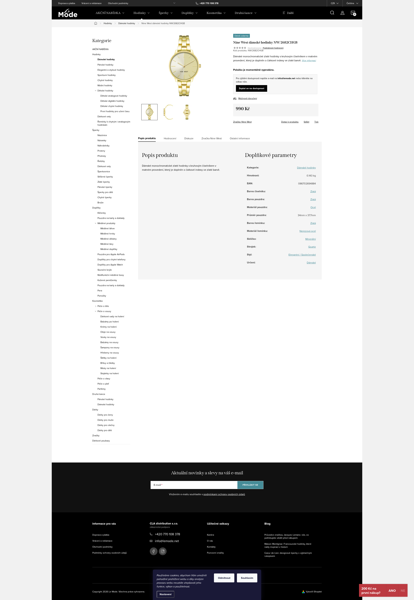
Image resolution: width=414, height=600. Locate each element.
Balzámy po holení (109, 321)
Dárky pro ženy (105, 414)
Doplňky (96, 207)
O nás (210, 540)
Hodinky (96, 54)
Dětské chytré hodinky (111, 106)
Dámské (311, 262)
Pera (100, 290)
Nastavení (165, 594)
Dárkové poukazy (101, 440)
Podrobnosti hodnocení (273, 48)
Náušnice (102, 135)
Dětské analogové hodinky (113, 95)
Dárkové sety (104, 116)
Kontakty (211, 546)
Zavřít (251, 121)
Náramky (102, 140)
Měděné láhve (107, 228)
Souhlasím (247, 578)
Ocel (313, 207)
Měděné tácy (106, 244)
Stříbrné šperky (105, 176)
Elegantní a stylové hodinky (111, 70)
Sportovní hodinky (107, 75)
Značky (95, 435)
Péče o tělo (103, 306)
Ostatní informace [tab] (240, 138)
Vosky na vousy (108, 337)
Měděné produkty (106, 223)
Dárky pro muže (106, 420)
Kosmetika (97, 301)
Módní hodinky (105, 85)
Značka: (242, 121)
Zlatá (313, 191)
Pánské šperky (105, 187)
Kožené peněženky (107, 280)
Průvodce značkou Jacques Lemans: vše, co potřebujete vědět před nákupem (286, 536)
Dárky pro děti (105, 430)
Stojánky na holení (109, 373)
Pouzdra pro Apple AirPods (111, 254)
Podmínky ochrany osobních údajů (109, 552)
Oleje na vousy (107, 332)
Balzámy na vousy (109, 342)
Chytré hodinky (105, 80)
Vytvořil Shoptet (314, 591)
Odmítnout (224, 578)
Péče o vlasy (104, 378)
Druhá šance (98, 394)
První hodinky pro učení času (115, 111)
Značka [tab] (212, 138)
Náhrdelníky (103, 145)
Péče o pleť (103, 383)
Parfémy (102, 389)
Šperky (95, 130)
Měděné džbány (108, 238)
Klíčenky (102, 213)
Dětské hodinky (105, 90)
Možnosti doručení (247, 98)
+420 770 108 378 (167, 534)
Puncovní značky (215, 552)
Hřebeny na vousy (109, 352)
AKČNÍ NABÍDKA (100, 49)
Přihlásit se (250, 484)
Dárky (95, 409)
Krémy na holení (108, 326)
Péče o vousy (104, 311)
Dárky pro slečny (106, 425)
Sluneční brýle (105, 269)
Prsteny (101, 150)
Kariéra (210, 534)
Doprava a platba (66, 3)
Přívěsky (102, 156)
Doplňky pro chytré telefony (111, 259)
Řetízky (101, 161)
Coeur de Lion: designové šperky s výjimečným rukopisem (288, 554)
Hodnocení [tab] (170, 138)
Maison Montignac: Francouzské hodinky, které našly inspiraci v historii (287, 545)
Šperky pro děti (105, 192)
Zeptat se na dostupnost (251, 88)
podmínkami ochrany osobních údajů (224, 494)
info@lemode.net (167, 541)
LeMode (154, 551)
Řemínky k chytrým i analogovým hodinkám (114, 123)
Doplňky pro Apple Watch (110, 264)
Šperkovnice (104, 171)
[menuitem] (110, 12)
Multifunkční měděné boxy (111, 275)
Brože (101, 202)
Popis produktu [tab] (147, 138)
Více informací (309, 60)
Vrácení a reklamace (92, 3)
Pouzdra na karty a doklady (111, 218)
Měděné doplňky (108, 249)
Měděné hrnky (107, 233)
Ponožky (102, 295)
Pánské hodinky (105, 64)
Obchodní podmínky (118, 3)
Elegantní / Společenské (302, 254)
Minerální (310, 239)
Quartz (312, 246)
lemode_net (163, 551)
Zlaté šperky (104, 181)
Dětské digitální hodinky (112, 101)
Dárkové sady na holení (112, 316)
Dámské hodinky (106, 59)
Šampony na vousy (109, 347)
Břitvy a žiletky (107, 363)
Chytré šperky (105, 197)
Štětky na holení (108, 357)
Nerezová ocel (308, 231)
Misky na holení (108, 368)
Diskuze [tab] (188, 138)
